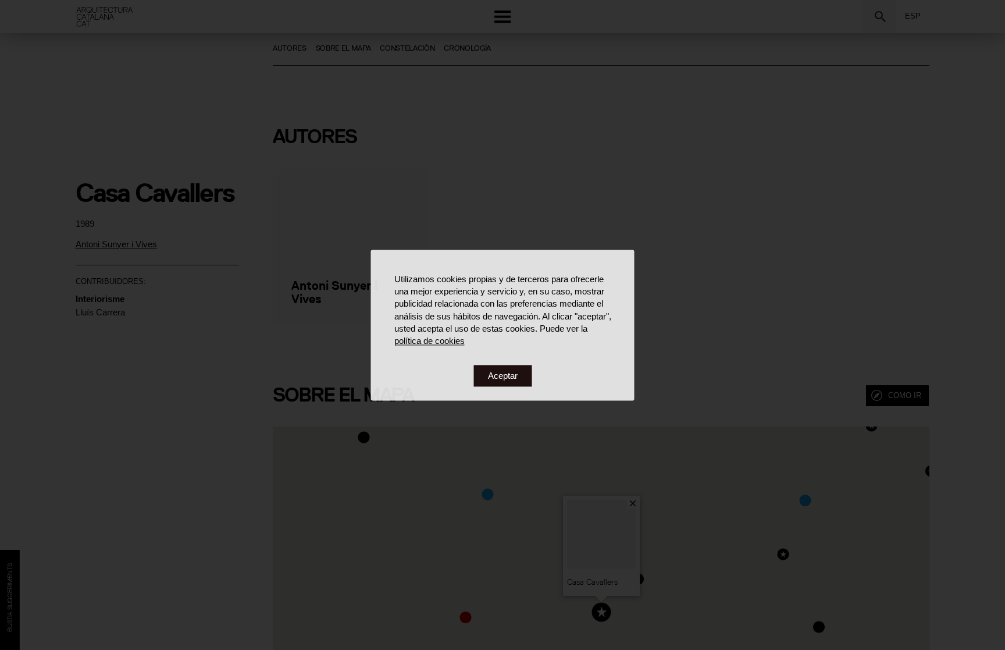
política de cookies (429, 341)
